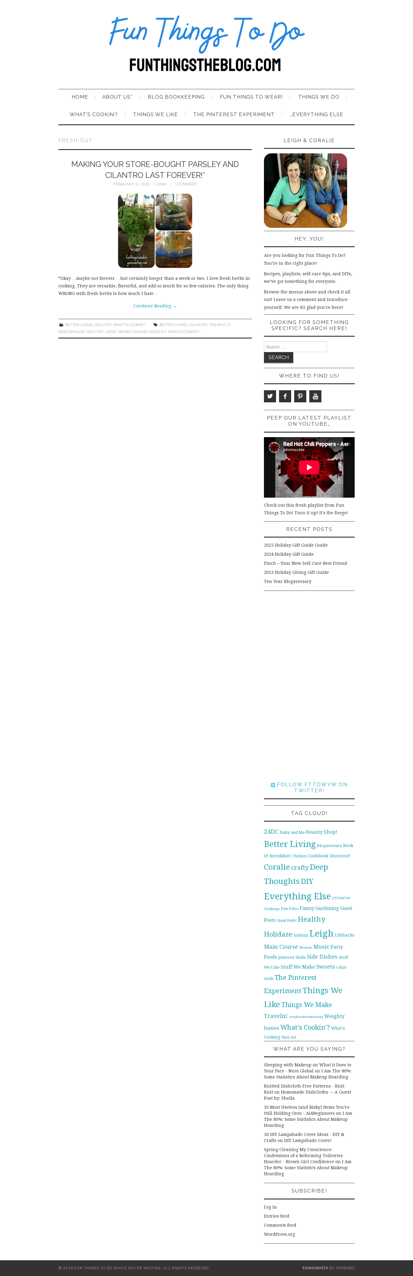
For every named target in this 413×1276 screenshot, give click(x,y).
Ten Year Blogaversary (287, 581)
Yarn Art (288, 1037)
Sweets (325, 967)
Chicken (299, 856)
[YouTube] (315, 396)
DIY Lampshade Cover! (308, 1140)
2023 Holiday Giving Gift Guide (296, 572)
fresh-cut (220, 324)
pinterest (286, 957)
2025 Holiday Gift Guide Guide (296, 545)
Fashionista (315, 1268)
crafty (300, 867)
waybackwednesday (306, 1017)
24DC (271, 831)
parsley (157, 331)
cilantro (198, 324)
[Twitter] (270, 396)
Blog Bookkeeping (176, 97)
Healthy (103, 324)
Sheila (300, 957)
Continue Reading (155, 305)
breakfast (280, 856)
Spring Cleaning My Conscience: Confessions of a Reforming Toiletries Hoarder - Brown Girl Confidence (303, 1155)
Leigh (161, 184)
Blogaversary (329, 845)
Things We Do (319, 97)
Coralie (277, 867)
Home (80, 97)
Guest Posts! (287, 920)
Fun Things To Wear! (251, 97)
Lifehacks (344, 935)
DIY (307, 881)
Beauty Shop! (321, 832)
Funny (307, 908)
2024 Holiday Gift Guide (289, 554)
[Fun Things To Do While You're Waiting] (206, 47)
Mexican (305, 948)
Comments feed (280, 1225)
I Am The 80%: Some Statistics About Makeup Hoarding (308, 1119)
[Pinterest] (300, 396)
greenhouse (71, 331)
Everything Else (297, 896)
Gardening (327, 908)
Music (321, 947)
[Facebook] (285, 396)
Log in (270, 1207)
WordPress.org (279, 1234)
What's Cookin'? (129, 324)
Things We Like (155, 114)
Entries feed (276, 1216)
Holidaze (278, 934)
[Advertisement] (309, 686)
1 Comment (186, 184)
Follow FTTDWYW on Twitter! (311, 787)
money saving (133, 331)
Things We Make (306, 1005)
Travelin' (276, 1016)
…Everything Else (316, 114)
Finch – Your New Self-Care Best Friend (305, 563)
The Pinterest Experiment (234, 114)
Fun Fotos (289, 908)
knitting (301, 935)
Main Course (281, 947)
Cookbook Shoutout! (329, 855)
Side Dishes (322, 957)
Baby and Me (292, 832)
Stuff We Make (298, 967)
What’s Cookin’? (94, 114)
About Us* (117, 97)
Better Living (79, 324)
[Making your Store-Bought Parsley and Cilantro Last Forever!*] (155, 231)
